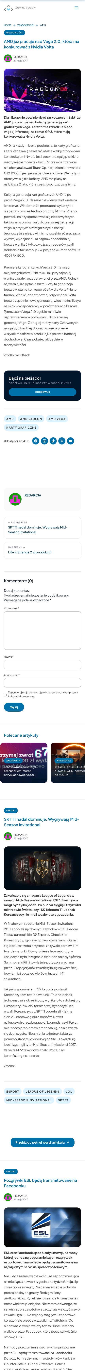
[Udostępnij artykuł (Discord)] (70, 440)
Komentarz (11, 608)
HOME (7, 25)
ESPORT (10, 810)
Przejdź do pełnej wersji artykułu (40, 1142)
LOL (69, 1091)
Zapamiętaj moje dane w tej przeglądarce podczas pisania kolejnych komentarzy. (43, 694)
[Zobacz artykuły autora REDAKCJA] (8, 58)
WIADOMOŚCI (25, 25)
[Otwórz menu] (76, 8)
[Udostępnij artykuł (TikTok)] (53, 440)
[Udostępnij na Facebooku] (35, 440)
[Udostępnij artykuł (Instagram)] (44, 440)
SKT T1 (63, 1100)
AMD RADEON (31, 419)
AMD (10, 419)
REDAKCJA (20, 57)
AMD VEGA (57, 419)
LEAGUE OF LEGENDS (43, 1091)
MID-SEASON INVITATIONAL (29, 1100)
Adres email (12, 675)
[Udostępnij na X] (61, 440)
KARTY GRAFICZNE (21, 427)
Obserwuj (42, 391)
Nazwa (8, 656)
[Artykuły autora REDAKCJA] (15, 499)
